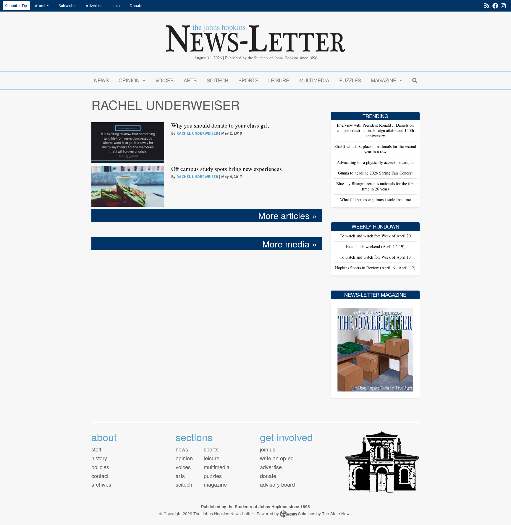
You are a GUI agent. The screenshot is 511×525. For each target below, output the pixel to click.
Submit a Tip (16, 6)
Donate (136, 6)
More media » (289, 243)
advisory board (277, 484)
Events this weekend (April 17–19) (375, 246)
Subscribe (67, 6)
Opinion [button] (130, 80)
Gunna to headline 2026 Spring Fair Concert (375, 173)
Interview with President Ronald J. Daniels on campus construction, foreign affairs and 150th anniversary (375, 130)
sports (211, 449)
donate (268, 476)
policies (100, 467)
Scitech (217, 80)
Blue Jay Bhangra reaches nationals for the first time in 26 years (375, 186)
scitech (184, 484)
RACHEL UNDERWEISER (197, 133)
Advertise (94, 6)
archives (101, 484)
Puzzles (350, 80)
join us (267, 449)
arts (180, 476)
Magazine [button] (384, 80)
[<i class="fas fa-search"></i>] (415, 80)
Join (116, 6)
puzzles (213, 476)
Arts (190, 80)
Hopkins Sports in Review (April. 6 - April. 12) (375, 267)
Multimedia (314, 80)
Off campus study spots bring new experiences (226, 169)
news (182, 449)
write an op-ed (277, 458)
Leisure (278, 80)
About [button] (40, 6)
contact (100, 476)
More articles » (287, 215)
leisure (211, 458)
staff (96, 449)
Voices (164, 80)
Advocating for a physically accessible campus (375, 162)
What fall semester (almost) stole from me (375, 199)
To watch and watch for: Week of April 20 (375, 236)
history (99, 458)
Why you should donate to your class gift (220, 125)
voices (183, 467)
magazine (215, 484)
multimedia (216, 467)
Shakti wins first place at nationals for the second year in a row (375, 149)
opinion (184, 458)
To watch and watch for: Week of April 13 (375, 257)
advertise (271, 467)
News (101, 80)
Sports (248, 80)
